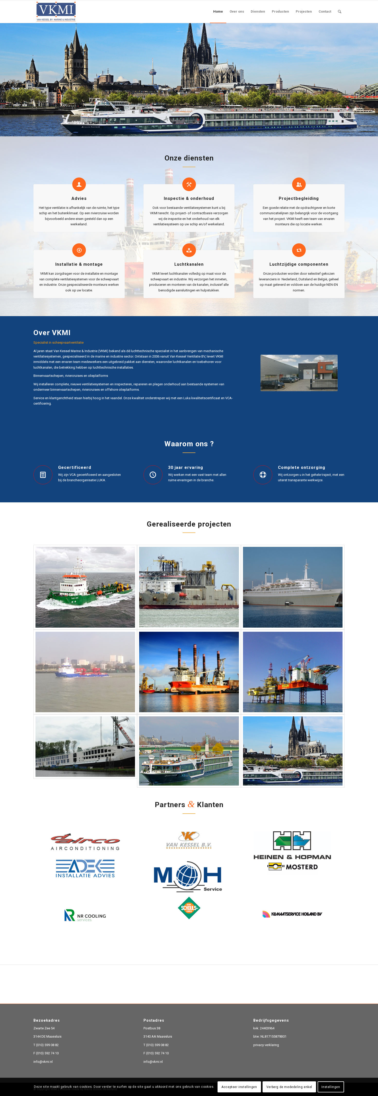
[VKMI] (56, 11)
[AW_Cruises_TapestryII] (189, 772)
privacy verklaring (266, 1066)
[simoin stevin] (189, 608)
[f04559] (85, 608)
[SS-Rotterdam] (293, 608)
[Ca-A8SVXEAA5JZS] (189, 693)
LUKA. (101, 502)
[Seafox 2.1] (293, 693)
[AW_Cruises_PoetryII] (293, 772)
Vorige (4, 85)
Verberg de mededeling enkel (289, 1087)
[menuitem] (218, 11)
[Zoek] (340, 11)
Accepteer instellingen (239, 1087)
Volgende (373, 85)
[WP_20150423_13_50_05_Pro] (85, 693)
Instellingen (330, 1087)
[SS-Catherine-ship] (85, 772)
